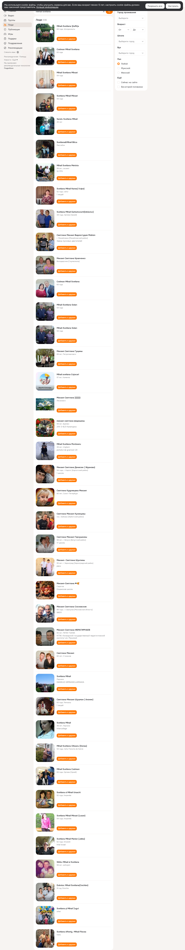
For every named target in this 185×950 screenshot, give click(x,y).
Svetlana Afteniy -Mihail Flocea (71, 931)
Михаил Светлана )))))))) (69, 397)
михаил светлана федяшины (71, 421)
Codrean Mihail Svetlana (68, 49)
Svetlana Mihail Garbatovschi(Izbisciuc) (75, 212)
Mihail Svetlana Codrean (68, 769)
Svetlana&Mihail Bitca (67, 142)
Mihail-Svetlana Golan (67, 304)
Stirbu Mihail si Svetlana (68, 862)
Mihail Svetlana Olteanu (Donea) (72, 746)
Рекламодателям (11, 57)
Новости (7, 60)
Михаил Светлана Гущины (70, 351)
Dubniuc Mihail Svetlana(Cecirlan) (72, 885)
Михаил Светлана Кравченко (71, 258)
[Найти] (109, 11)
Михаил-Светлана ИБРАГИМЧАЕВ (73, 630)
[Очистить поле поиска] (103, 11)
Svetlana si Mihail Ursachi (69, 792)
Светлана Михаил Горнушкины (72, 537)
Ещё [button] (14, 60)
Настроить (173, 6)
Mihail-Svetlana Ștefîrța (68, 26)
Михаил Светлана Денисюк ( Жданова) (76, 467)
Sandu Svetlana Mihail (67, 119)
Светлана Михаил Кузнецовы (71, 513)
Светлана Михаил (65, 653)
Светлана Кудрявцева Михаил (72, 490)
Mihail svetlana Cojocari (68, 374)
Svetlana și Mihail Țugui (68, 908)
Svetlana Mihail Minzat (67, 95)
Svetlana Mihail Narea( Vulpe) (71, 188)
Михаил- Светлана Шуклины (71, 560)
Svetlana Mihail (64, 676)
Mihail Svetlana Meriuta (68, 165)
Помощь (22, 57)
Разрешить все (155, 6)
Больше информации (47, 7)
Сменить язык (9, 52)
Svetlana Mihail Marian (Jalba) (71, 839)
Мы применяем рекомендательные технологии (17, 65)
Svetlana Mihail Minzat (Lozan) (71, 815)
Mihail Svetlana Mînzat (67, 72)
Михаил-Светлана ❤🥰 (68, 583)
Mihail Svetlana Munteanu (69, 444)
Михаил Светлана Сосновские (72, 606)
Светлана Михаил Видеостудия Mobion (76, 235)
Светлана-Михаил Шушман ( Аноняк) (75, 699)
